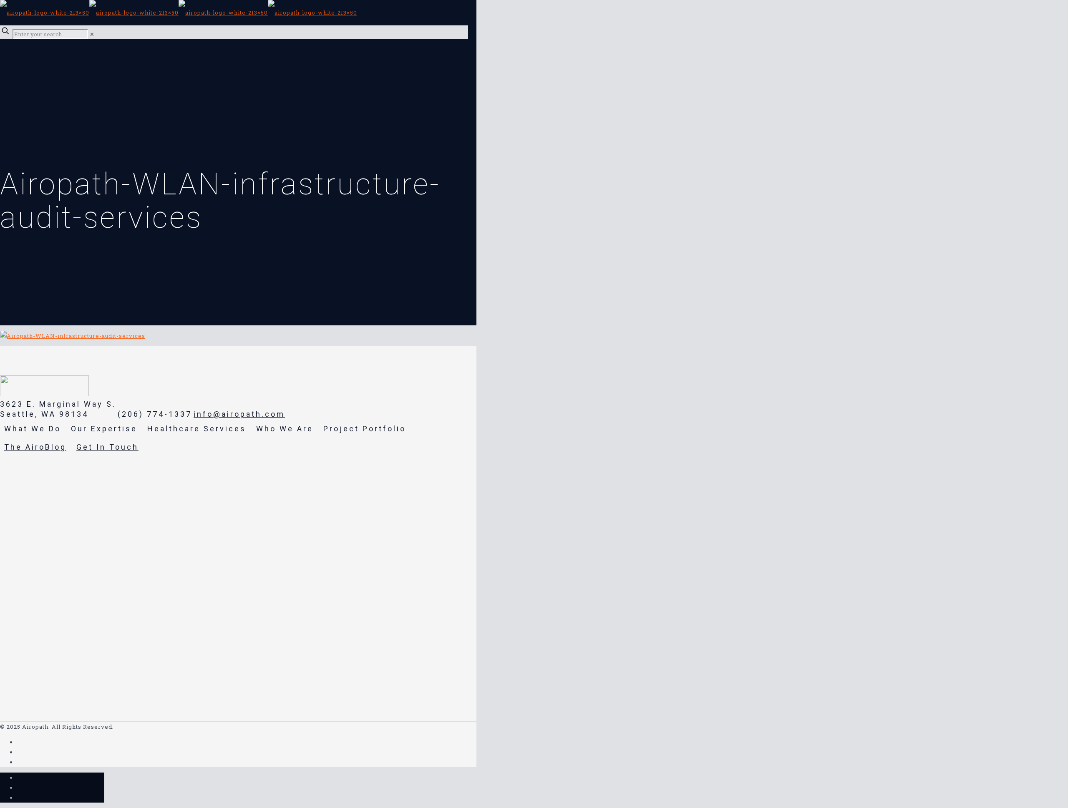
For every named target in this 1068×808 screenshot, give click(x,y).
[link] (92, 34)
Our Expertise (104, 428)
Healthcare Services (196, 428)
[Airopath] (178, 13)
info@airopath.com (239, 414)
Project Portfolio (364, 428)
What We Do (32, 428)
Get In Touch (107, 447)
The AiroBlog (35, 447)
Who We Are (284, 428)
